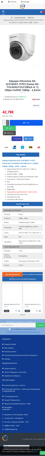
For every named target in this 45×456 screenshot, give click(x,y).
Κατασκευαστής (20, 17)
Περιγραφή (20, 155)
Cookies (35, 451)
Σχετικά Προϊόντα (12, 274)
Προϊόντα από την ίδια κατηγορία (22, 279)
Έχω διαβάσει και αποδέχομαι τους (23, 330)
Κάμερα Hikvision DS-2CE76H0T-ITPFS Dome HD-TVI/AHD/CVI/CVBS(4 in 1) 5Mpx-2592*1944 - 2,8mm (33, 304)
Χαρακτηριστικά (22, 204)
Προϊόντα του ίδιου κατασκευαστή (33, 274)
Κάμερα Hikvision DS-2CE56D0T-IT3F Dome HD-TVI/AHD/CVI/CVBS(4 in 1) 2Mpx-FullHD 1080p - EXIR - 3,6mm (12, 304)
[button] (20, 314)
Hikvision (31, 17)
